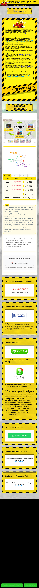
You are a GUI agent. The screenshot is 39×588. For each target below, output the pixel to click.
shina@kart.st (24, 3)
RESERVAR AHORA (30, 585)
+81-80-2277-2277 (19, 289)
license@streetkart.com (25, 54)
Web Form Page (19, 461)
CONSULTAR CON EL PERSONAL (12, 585)
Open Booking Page (21, 263)
